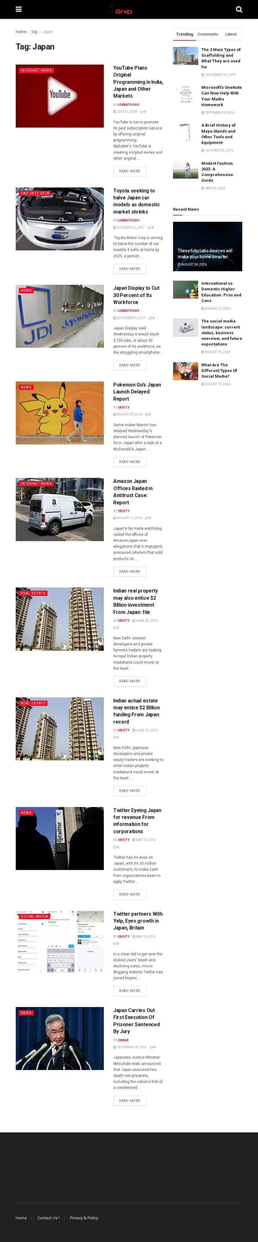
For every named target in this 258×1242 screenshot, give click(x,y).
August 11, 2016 (129, 518)
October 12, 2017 (130, 227)
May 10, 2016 (145, 840)
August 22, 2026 (217, 308)
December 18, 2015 (131, 1047)
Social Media (34, 916)
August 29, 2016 (129, 414)
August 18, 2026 (217, 384)
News (26, 291)
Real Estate (33, 593)
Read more (129, 171)
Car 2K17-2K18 (35, 193)
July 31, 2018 (126, 111)
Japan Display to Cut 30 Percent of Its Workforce (136, 295)
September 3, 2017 (131, 318)
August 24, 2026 (194, 264)
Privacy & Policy (84, 1218)
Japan (47, 32)
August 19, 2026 (217, 352)
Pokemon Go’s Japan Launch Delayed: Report (137, 392)
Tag (34, 32)
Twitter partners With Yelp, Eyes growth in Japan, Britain (137, 921)
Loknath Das (128, 104)
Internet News (36, 70)
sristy (123, 407)
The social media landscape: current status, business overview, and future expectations (221, 332)
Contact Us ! (48, 1218)
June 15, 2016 (146, 730)
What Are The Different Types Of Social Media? (219, 371)
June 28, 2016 (146, 620)
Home (21, 32)
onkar (123, 1040)
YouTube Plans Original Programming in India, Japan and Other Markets (138, 82)
